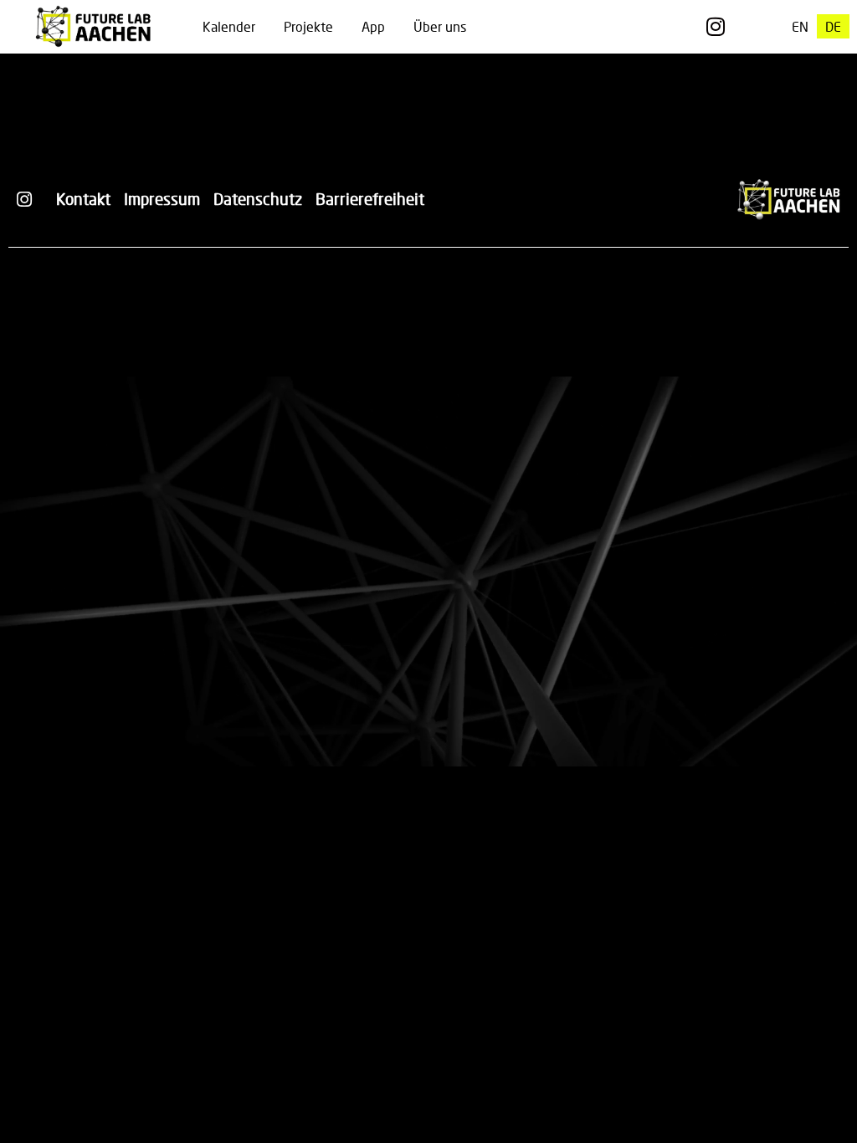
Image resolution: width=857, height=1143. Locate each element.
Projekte (308, 26)
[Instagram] (715, 26)
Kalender (229, 26)
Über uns (439, 26)
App (373, 26)
